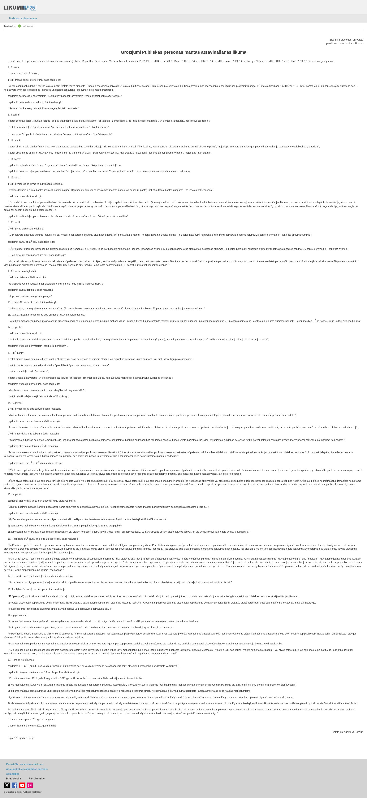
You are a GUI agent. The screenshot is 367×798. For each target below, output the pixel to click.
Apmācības (12, 773)
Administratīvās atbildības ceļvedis (27, 769)
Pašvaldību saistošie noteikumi (24, 764)
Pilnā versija (13, 778)
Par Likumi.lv (37, 778)
